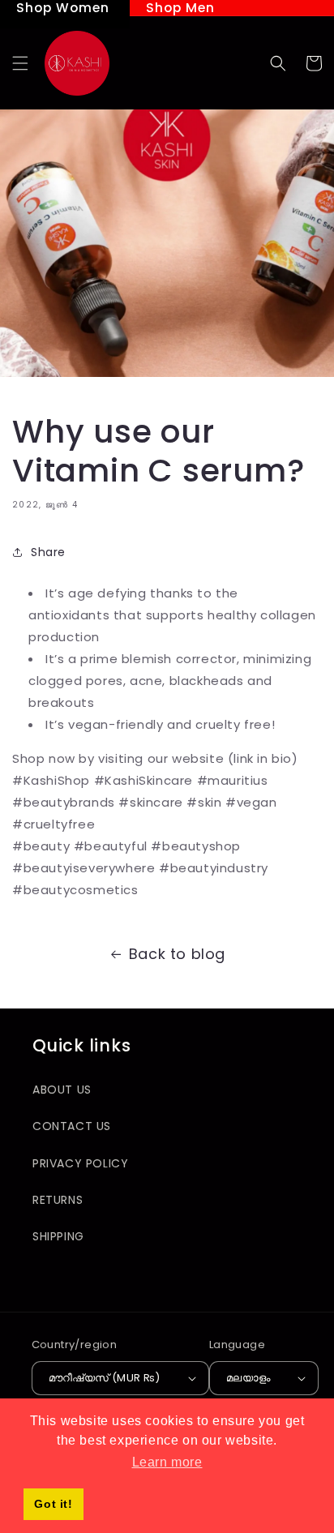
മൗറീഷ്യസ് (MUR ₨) (105, 1377)
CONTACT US (71, 1126)
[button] (20, 63)
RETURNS (57, 1200)
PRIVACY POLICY (80, 1163)
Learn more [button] (167, 1462)
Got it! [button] (53, 1503)
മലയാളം (248, 1377)
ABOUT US (62, 1089)
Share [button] (48, 552)
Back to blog (177, 954)
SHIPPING (58, 1236)
